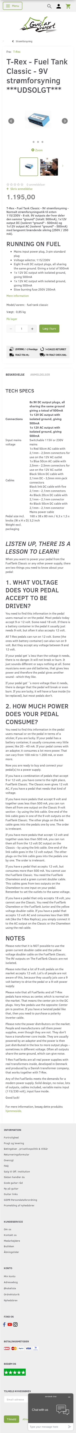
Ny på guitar (11, 1188)
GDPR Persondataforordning (20, 1200)
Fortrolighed (11, 1137)
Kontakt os (10, 1235)
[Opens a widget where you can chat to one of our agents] (51, 1412)
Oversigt (9, 1160)
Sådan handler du (14, 1177)
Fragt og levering (14, 1143)
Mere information (17, 296)
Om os (7, 1229)
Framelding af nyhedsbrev (19, 1205)
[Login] (59, 6)
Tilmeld (11, 1419)
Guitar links (11, 1194)
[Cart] (68, 6)
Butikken (9, 1246)
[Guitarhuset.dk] (38, 24)
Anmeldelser (40, 374)
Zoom (39, 150)
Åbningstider (11, 1252)
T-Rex (16, 51)
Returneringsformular (16, 1154)
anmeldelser (36, 184)
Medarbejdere (12, 1240)
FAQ (6, 1165)
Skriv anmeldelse (21, 189)
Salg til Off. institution (17, 1171)
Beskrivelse (15, 374)
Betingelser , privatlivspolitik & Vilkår (26, 1148)
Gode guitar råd (13, 1182)
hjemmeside (13, 1111)
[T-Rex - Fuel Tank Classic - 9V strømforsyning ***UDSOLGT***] (38, 121)
